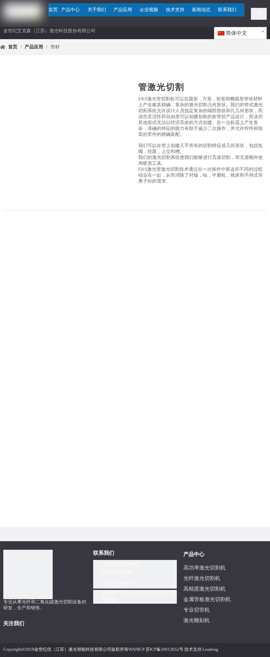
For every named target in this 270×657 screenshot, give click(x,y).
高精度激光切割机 (204, 589)
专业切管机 (196, 610)
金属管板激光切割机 (207, 599)
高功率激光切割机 (204, 567)
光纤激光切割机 (201, 578)
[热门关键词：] (260, 14)
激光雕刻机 (196, 620)
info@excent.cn (117, 583)
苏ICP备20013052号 (164, 649)
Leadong (210, 649)
